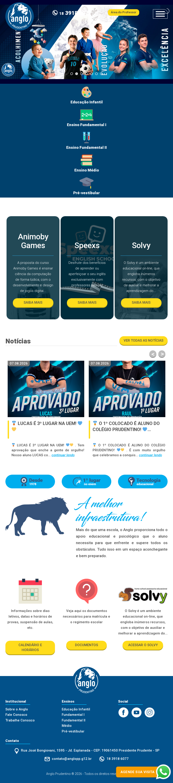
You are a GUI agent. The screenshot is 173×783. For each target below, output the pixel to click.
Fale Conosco (16, 715)
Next (161, 353)
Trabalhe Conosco (20, 720)
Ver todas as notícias (143, 340)
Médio (67, 726)
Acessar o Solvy (143, 645)
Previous (152, 353)
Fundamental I (73, 715)
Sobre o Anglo (16, 709)
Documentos (86, 645)
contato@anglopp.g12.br (72, 759)
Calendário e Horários (30, 647)
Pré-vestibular (73, 731)
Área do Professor (123, 12)
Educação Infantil (76, 709)
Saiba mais (33, 302)
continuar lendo (59, 455)
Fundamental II (73, 720)
